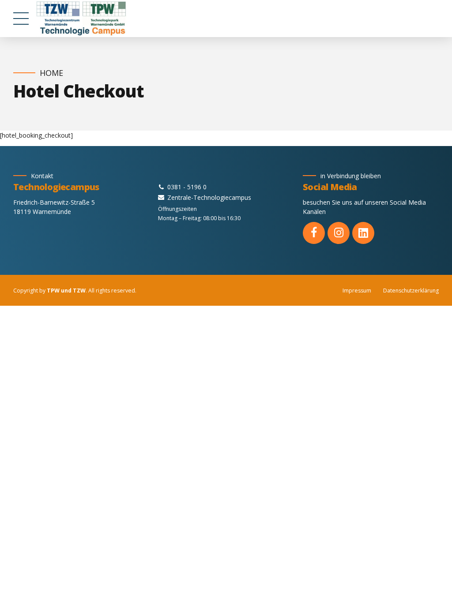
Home (51, 73)
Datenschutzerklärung (411, 290)
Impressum (357, 290)
